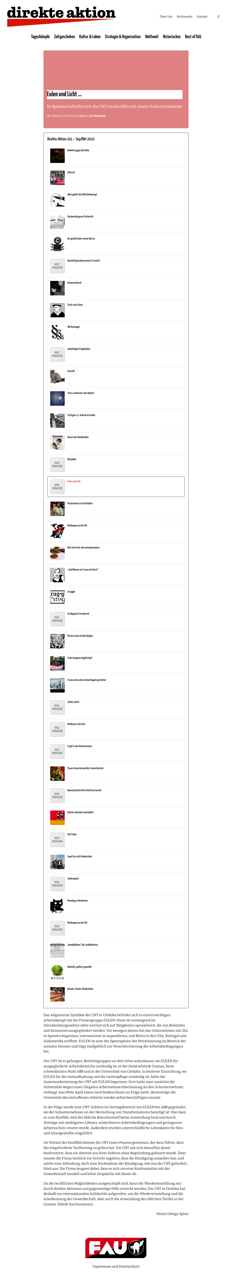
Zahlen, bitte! (73, 702)
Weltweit (99, 116)
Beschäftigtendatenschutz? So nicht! (83, 260)
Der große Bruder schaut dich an (81, 238)
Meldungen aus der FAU (77, 922)
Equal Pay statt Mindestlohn (79, 856)
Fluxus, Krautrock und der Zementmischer (85, 768)
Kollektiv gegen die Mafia (78, 150)
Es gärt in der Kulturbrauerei (79, 746)
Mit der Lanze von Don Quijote (80, 636)
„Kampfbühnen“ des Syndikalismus (82, 944)
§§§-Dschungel (73, 327)
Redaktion (82, 116)
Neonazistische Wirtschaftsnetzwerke (84, 790)
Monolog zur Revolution (77, 900)
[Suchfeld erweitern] (218, 16)
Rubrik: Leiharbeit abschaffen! (80, 812)
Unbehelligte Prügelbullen (78, 349)
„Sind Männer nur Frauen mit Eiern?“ (83, 569)
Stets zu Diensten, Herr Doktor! (80, 393)
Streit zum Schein (75, 305)
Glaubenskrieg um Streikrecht (80, 216)
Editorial (71, 172)
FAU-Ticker (72, 834)
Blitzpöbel (71, 459)
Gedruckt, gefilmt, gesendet (79, 967)
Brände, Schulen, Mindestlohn (80, 989)
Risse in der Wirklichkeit (78, 437)
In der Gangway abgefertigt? (79, 658)
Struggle (71, 591)
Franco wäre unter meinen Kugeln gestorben (86, 680)
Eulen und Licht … (74, 481)
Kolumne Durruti (74, 282)
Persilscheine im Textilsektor (80, 503)
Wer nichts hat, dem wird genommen (83, 547)
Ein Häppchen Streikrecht (78, 613)
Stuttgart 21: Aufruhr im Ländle (81, 415)
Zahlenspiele (73, 878)
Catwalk (71, 371)
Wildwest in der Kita (76, 724)
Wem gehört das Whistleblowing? (82, 194)
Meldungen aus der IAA (77, 525)
